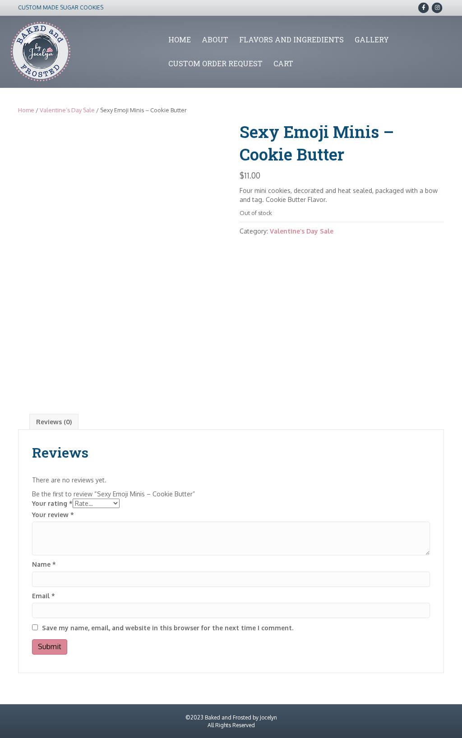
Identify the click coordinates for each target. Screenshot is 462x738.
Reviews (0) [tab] (54, 422)
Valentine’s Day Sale (67, 110)
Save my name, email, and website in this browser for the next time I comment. (167, 628)
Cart (283, 63)
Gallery (372, 39)
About (215, 39)
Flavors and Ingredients (291, 39)
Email (43, 596)
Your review (53, 514)
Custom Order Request (215, 63)
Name (44, 564)
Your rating (52, 503)
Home (179, 39)
